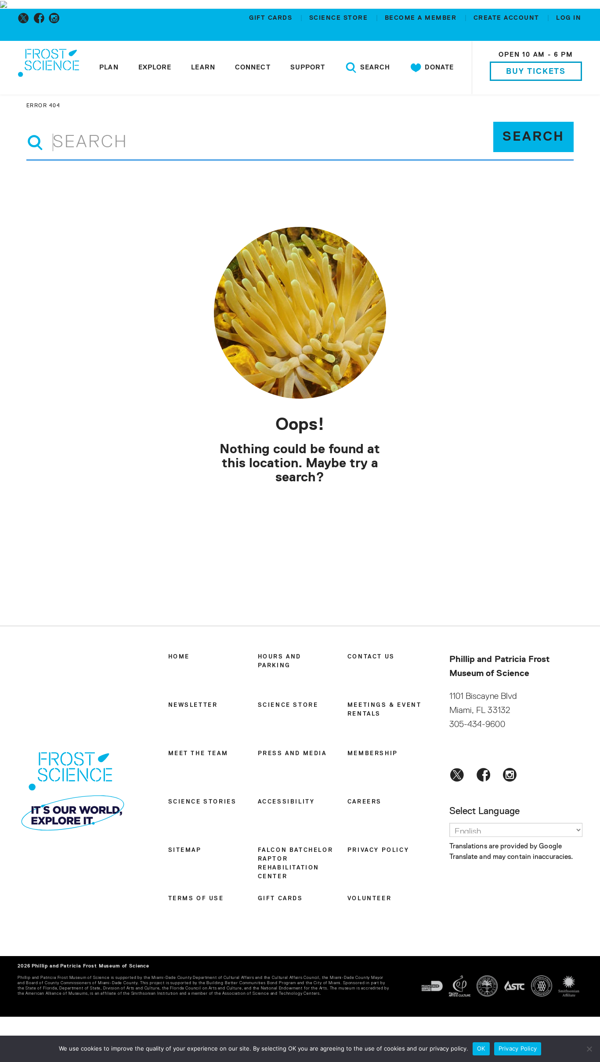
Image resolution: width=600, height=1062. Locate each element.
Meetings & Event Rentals (384, 709)
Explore (155, 67)
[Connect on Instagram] (56, 18)
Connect (253, 67)
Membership (372, 753)
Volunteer (369, 899)
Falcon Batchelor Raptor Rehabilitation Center (295, 863)
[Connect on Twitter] (25, 18)
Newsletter (193, 705)
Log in (568, 18)
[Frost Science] (48, 69)
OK (481, 1048)
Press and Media (292, 753)
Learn (203, 67)
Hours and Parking (279, 661)
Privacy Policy (378, 850)
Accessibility (286, 802)
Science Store (339, 18)
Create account (507, 18)
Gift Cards (272, 18)
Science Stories (202, 802)
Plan (108, 67)
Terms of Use (196, 899)
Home (179, 657)
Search (374, 67)
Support (307, 67)
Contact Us (371, 657)
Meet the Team (198, 753)
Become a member (422, 18)
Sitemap (185, 850)
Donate (438, 67)
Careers (364, 802)
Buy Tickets (536, 72)
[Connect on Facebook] (40, 18)
